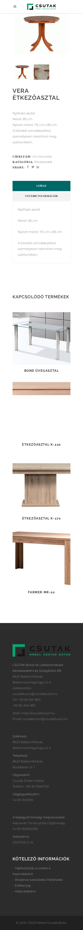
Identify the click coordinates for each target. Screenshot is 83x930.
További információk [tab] (41, 196)
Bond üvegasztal (41, 371)
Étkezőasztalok (43, 162)
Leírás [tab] (41, 186)
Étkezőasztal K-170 (41, 518)
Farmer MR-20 (41, 592)
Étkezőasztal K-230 (41, 444)
